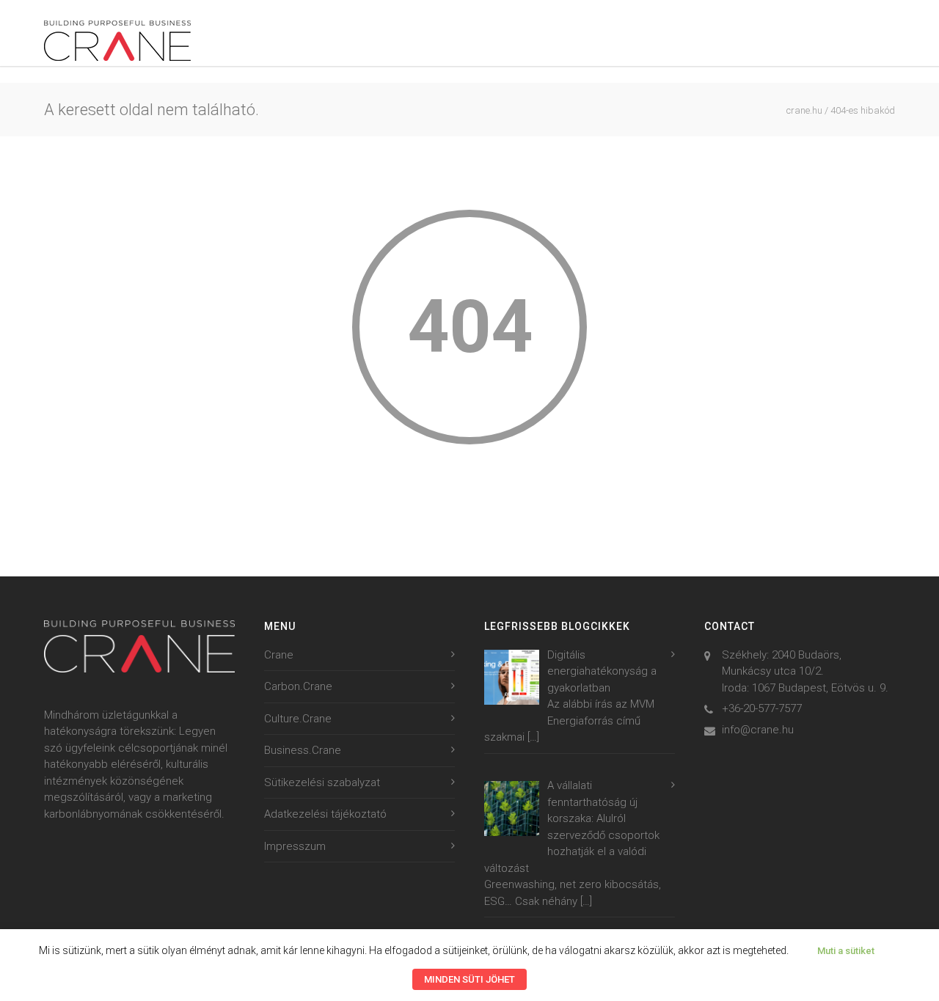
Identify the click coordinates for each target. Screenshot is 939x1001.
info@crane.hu (758, 729)
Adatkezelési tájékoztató (325, 814)
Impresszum (295, 846)
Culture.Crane (298, 718)
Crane (278, 654)
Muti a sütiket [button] (845, 950)
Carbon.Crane (298, 686)
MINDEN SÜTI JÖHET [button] (469, 979)
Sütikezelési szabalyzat (322, 782)
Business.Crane (302, 750)
